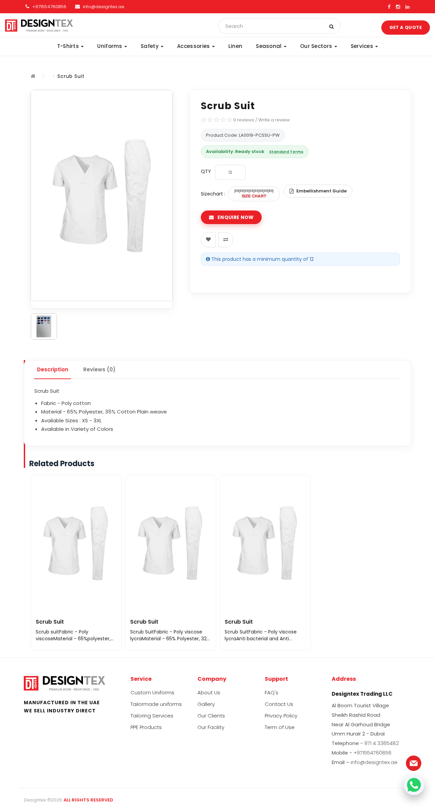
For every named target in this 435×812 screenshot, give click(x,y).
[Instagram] (398, 6)
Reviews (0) (99, 369)
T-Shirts (69, 46)
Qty (206, 171)
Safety (150, 46)
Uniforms (110, 46)
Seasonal (269, 46)
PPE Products (146, 727)
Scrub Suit (71, 76)
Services (363, 46)
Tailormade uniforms (156, 704)
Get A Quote (405, 27)
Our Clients (211, 715)
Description (52, 369)
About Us (208, 692)
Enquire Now (235, 217)
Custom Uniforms (152, 692)
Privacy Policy (281, 715)
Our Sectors (317, 46)
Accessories (194, 46)
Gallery (206, 704)
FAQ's (271, 692)
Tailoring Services (151, 715)
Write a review (274, 120)
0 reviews (243, 120)
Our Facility (210, 727)
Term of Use (280, 727)
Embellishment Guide (321, 191)
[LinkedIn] (407, 6)
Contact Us (279, 704)
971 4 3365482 (381, 743)
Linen (235, 46)
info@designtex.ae (103, 6)
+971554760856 (48, 6)
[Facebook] (389, 6)
